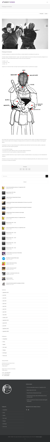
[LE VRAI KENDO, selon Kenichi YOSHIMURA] (3, 252)
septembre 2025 (6, 292)
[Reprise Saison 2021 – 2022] (3, 242)
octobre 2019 (5, 317)
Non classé (5, 347)
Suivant (46, 13)
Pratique (4, 350)
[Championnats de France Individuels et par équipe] (3, 212)
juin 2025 (4, 295)
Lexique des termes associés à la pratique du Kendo (15, 283)
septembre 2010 (6, 328)
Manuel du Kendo (9, 278)
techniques (5, 352)
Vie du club (5, 355)
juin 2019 (4, 325)
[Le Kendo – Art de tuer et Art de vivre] (3, 272)
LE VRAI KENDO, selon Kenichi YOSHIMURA (14, 252)
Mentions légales (39, 436)
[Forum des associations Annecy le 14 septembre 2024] (3, 217)
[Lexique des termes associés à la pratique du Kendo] (3, 282)
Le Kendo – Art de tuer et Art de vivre (12, 273)
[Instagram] (28, 409)
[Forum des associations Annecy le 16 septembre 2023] (3, 227)
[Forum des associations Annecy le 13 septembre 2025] (3, 186)
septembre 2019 (6, 320)
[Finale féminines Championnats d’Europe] (3, 197)
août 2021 (4, 309)
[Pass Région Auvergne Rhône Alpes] (3, 257)
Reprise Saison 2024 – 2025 (11, 222)
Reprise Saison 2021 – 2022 (11, 242)
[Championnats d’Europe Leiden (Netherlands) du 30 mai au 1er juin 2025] (3, 202)
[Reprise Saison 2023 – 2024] (3, 232)
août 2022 (4, 306)
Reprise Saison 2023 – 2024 (11, 232)
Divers (4, 341)
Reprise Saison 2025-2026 (10, 192)
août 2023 (4, 303)
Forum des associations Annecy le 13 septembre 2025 (15, 187)
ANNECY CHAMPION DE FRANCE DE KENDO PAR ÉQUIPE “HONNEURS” (19, 207)
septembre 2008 (6, 331)
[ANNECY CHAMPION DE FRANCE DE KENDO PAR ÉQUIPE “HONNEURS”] (3, 207)
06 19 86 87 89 (7, 372)
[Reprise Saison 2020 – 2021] (3, 247)
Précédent (41, 13)
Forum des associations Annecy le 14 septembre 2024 (15, 217)
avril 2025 (4, 298)
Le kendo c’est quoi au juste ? (11, 268)
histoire (4, 344)
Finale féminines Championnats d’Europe (13, 197)
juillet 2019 (5, 323)
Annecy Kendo (7, 374)
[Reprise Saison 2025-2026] (3, 191)
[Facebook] (26, 409)
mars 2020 (4, 314)
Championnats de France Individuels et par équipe (15, 212)
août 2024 (4, 300)
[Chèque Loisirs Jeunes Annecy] (3, 262)
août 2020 (4, 311)
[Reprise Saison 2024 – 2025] (3, 222)
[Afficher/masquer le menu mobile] (47, 2)
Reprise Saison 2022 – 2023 (11, 237)
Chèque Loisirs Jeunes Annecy (11, 262)
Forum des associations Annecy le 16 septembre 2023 (15, 227)
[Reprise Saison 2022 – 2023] (3, 237)
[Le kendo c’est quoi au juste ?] (3, 267)
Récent (25, 182)
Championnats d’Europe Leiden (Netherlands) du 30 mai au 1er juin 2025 (19, 202)
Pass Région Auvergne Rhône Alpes (12, 257)
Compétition (5, 338)
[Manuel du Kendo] (3, 277)
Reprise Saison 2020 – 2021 (11, 247)
